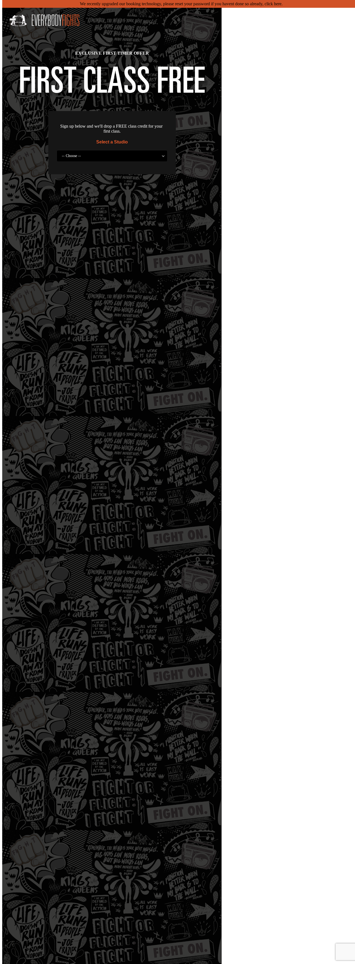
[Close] (12, 19)
